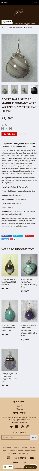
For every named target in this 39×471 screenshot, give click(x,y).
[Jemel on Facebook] (16, 427)
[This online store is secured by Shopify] (7, 24)
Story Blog (24, 447)
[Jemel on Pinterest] (22, 427)
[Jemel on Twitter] (11, 427)
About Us (19, 409)
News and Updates (30, 450)
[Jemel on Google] (27, 427)
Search (19, 406)
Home (3, 27)
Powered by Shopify (24, 453)
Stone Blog (32, 447)
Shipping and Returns (16, 450)
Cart (36, 2)
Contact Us (5, 450)
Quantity (4, 125)
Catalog (9, 447)
